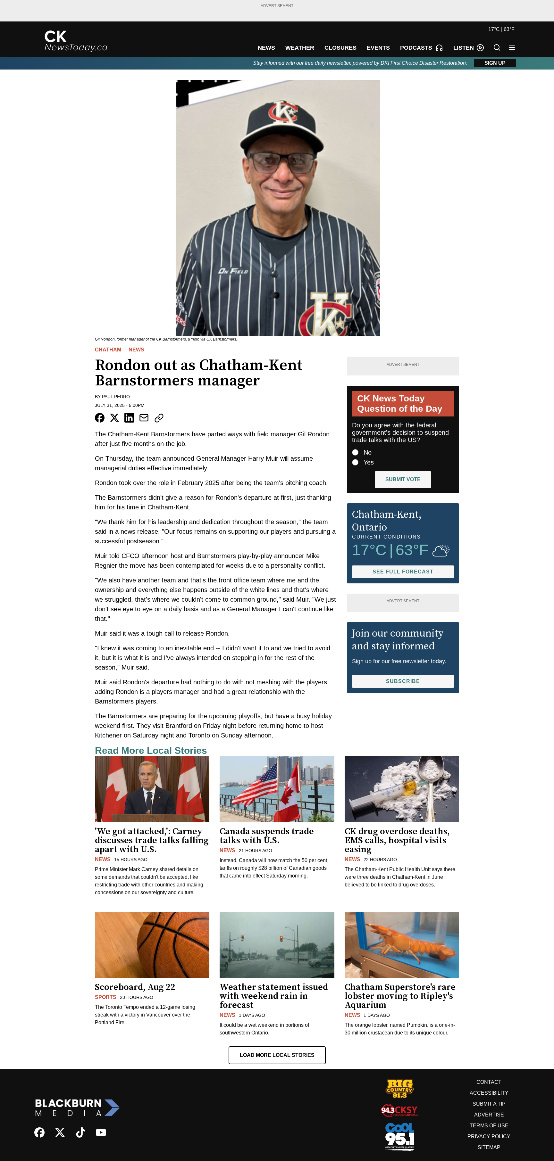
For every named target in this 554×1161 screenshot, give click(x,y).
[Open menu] (512, 47)
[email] (144, 418)
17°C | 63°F (501, 29)
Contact (488, 1082)
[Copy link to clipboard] (159, 418)
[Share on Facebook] (100, 418)
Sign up (495, 63)
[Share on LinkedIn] (129, 418)
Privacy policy (488, 1136)
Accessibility (489, 1093)
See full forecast (403, 571)
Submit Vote (403, 479)
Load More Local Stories (277, 1055)
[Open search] (497, 47)
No (368, 452)
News (136, 349)
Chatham (108, 349)
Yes (369, 462)
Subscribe (403, 681)
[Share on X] (114, 418)
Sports (105, 997)
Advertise (489, 1114)
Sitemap (489, 1147)
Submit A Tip (489, 1104)
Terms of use (489, 1125)
